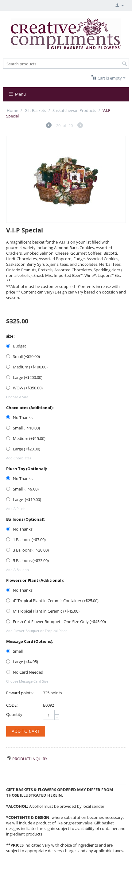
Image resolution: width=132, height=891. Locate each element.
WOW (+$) (27, 388)
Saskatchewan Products (74, 110)
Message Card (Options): (29, 641)
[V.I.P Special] (66, 179)
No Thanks (22, 417)
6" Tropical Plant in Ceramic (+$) (46, 611)
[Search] (124, 64)
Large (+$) (27, 377)
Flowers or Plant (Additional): (35, 580)
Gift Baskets (35, 110)
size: (10, 336)
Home (12, 110)
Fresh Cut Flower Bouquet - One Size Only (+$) (59, 621)
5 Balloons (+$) (30, 560)
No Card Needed (28, 672)
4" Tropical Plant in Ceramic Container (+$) (55, 600)
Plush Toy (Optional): (26, 468)
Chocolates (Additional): (30, 407)
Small (18, 651)
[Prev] (49, 126)
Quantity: (14, 714)
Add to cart (26, 731)
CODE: (11, 705)
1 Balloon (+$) (29, 539)
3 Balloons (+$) (30, 550)
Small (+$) (26, 356)
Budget (19, 346)
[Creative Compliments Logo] (66, 33)
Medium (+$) (30, 367)
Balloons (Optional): (25, 519)
